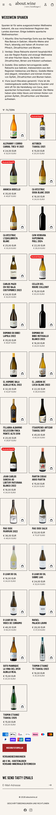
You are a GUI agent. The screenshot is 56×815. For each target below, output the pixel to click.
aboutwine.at (31, 797)
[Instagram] (31, 810)
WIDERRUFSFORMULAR (14, 748)
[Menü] (3, 4)
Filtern (10, 110)
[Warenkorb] (52, 4)
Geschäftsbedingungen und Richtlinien (28, 803)
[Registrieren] (50, 785)
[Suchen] (10, 4)
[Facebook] (25, 810)
